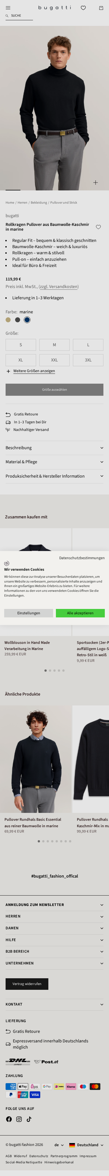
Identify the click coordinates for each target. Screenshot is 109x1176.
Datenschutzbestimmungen (82, 558)
